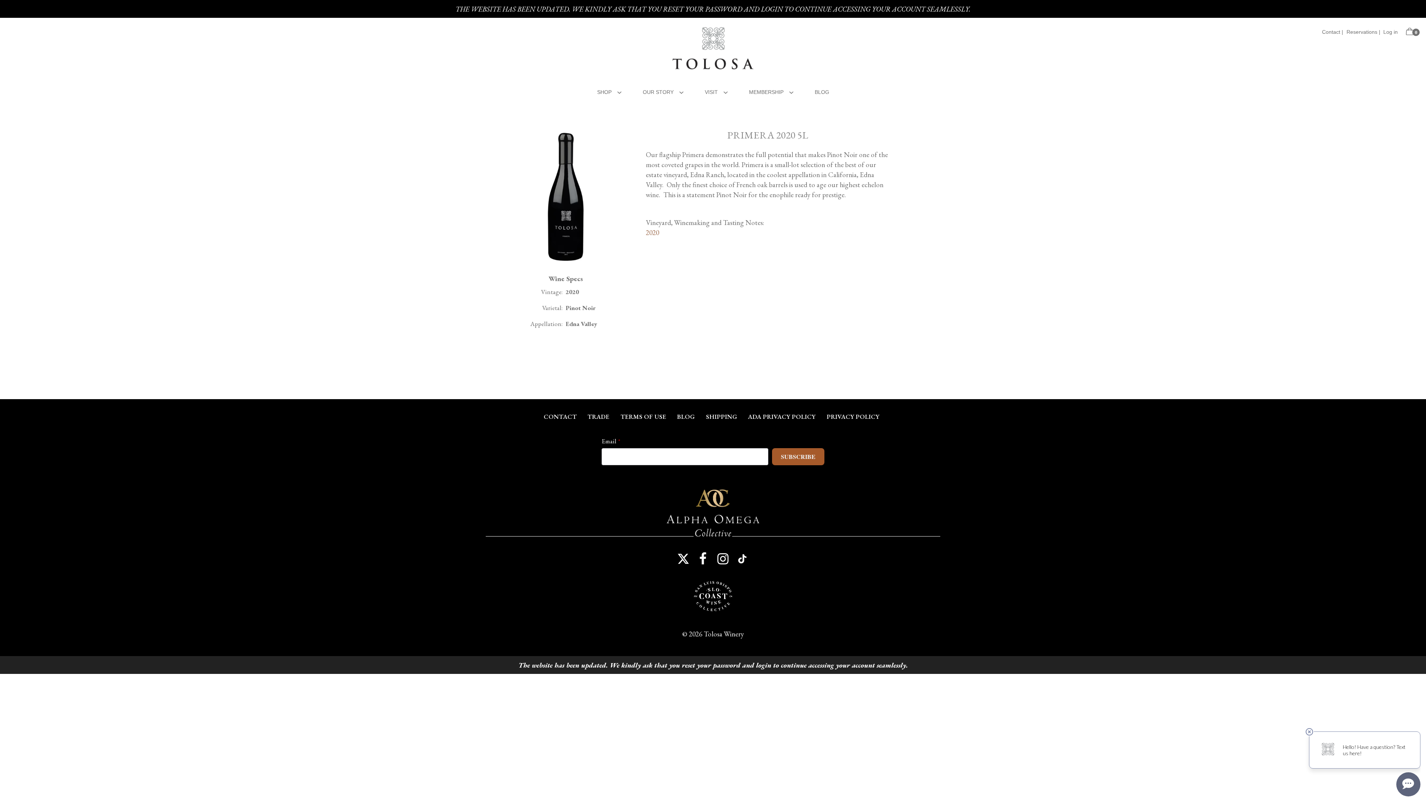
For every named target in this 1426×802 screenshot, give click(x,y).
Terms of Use (643, 417)
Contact (1331, 32)
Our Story (658, 92)
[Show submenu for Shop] (619, 91)
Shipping (721, 417)
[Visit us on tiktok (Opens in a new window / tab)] (742, 558)
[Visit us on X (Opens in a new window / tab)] (683, 558)
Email (609, 441)
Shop (604, 92)
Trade (598, 417)
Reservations (1362, 32)
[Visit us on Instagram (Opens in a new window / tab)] (723, 558)
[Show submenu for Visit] (725, 91)
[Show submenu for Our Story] (681, 91)
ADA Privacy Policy (781, 417)
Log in (1390, 32)
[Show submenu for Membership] (791, 91)
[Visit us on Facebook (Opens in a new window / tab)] (703, 558)
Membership (766, 92)
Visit (711, 92)
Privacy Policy (853, 417)
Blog (822, 92)
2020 (652, 232)
